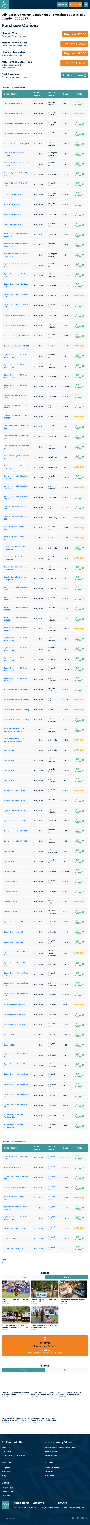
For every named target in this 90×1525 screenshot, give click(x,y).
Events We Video (52, 1451)
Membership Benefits (45, 1346)
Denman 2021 (9, 851)
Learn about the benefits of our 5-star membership (45, 1351)
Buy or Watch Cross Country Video (60, 1447)
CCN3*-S (65, 1238)
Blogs (4, 1475)
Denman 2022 (9, 750)
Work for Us (7, 1471)
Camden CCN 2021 (10, 871)
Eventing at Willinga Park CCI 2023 (16, 316)
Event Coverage (52, 1467)
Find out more (74, 76)
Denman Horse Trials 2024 (13, 103)
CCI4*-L (65, 1178)
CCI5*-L (65, 1157)
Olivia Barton (38, 1157)
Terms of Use (7, 1491)
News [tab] (66, 1277)
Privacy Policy (8, 1488)
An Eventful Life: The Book (13, 1455)
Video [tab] (23, 1277)
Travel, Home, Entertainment (45, 1508)
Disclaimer (6, 1495)
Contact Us (7, 1451)
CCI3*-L (65, 1228)
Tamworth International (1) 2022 (15, 831)
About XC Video (52, 1455)
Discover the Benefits (23, 1508)
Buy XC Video (75, 4)
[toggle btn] (86, 4)
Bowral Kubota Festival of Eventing (16, 689)
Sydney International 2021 (13, 922)
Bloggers (6, 1467)
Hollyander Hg (20, 1141)
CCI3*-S (65, 1248)
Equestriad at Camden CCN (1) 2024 (17, 124)
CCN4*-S (65, 1167)
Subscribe (62, 4)
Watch (77, 113)
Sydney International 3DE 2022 (15, 790)
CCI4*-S (65, 1188)
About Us (6, 1447)
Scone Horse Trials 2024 (12, 194)
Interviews (50, 1475)
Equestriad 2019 (9, 1035)
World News (50, 1471)
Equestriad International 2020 (14, 1004)
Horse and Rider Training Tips (71, 1508)
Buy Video (78, 103)
